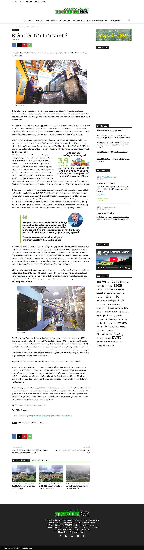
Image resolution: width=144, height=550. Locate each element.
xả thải (99, 330)
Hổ (104, 304)
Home (14, 27)
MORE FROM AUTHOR (40, 460)
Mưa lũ (114, 312)
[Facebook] (14, 45)
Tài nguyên (65, 20)
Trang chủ (28, 20)
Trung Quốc (114, 326)
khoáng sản (101, 308)
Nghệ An (125, 312)
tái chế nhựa (41, 423)
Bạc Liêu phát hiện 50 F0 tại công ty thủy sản (73, 451)
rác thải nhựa (111, 319)
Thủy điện (120, 323)
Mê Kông (100, 312)
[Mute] (125, 268)
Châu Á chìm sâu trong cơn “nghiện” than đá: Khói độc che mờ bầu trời (30, 451)
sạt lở (99, 323)
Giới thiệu (15, 1)
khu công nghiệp (115, 308)
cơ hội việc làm (102, 301)
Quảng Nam (100, 319)
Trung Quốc (102, 326)
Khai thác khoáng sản (114, 304)
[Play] (98, 268)
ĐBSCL (108, 338)
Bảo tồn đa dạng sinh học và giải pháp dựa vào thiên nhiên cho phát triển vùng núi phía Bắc (113, 144)
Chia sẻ (101, 201)
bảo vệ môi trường (105, 289)
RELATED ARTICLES (21, 460)
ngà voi (99, 316)
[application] (114, 259)
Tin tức (39, 20)
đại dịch (119, 342)
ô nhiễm (100, 338)
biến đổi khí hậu (120, 282)
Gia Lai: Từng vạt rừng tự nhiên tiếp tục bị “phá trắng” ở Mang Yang (43, 415)
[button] (129, 21)
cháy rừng (121, 293)
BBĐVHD (103, 281)
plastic (33, 423)
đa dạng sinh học (106, 342)
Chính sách (115, 20)
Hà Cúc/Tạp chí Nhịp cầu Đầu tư (32, 405)
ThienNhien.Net (109, 177)
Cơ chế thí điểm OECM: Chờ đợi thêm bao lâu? (113, 153)
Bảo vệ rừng (119, 289)
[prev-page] (13, 492)
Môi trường (78, 20)
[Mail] (72, 536)
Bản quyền (29, 1)
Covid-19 (112, 296)
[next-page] (17, 492)
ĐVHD (116, 337)
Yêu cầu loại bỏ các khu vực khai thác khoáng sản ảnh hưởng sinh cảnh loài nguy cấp (23, 486)
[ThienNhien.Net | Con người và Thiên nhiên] (72, 10)
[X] (19, 45)
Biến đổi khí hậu (104, 286)
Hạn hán (99, 304)
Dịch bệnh (112, 301)
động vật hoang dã (105, 345)
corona (100, 297)
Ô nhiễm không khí (108, 330)
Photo (103, 195)
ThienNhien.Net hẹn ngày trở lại (110, 131)
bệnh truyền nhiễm (106, 293)
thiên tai (108, 323)
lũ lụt (126, 308)
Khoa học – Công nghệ (97, 20)
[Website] (84, 536)
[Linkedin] (66, 536)
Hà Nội (121, 300)
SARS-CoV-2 (122, 319)
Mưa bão (108, 312)
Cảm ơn (22, 1)
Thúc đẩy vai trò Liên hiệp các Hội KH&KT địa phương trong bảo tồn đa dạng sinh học (113, 136)
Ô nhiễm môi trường (110, 334)
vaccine (122, 327)
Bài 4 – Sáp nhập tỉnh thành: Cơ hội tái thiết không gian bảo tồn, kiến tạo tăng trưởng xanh (51, 486)
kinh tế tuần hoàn (24, 423)
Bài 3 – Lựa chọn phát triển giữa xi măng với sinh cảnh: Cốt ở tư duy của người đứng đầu (77, 486)
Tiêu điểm (50, 20)
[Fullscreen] (129, 268)
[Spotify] (78, 536)
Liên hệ (37, 1)
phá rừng (109, 315)
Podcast (43, 1)
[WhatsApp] (29, 45)
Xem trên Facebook (102, 198)
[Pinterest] (24, 45)
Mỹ (120, 311)
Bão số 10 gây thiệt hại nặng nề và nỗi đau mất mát (113, 160)
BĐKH (118, 285)
